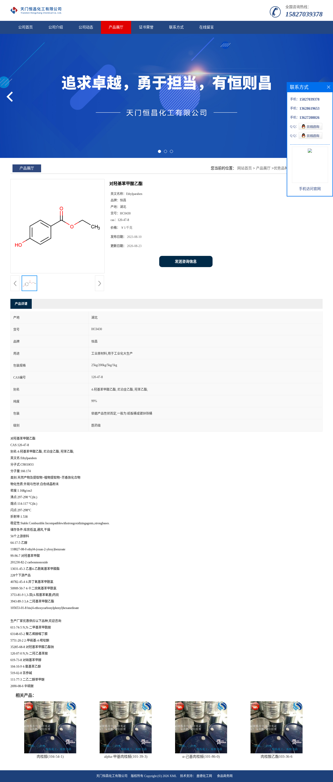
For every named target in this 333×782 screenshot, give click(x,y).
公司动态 (86, 27)
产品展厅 (116, 27)
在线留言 (206, 27)
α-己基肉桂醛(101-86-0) (201, 757)
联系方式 (176, 27)
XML (173, 776)
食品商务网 (225, 776)
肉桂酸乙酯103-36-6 (276, 757)
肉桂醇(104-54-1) (50, 757)
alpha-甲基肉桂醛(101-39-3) (126, 757)
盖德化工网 (204, 776)
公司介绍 (55, 27)
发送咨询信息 (186, 261)
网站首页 (244, 168)
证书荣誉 (146, 27)
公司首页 (25, 27)
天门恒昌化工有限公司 (111, 776)
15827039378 (304, 14)
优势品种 (281, 168)
